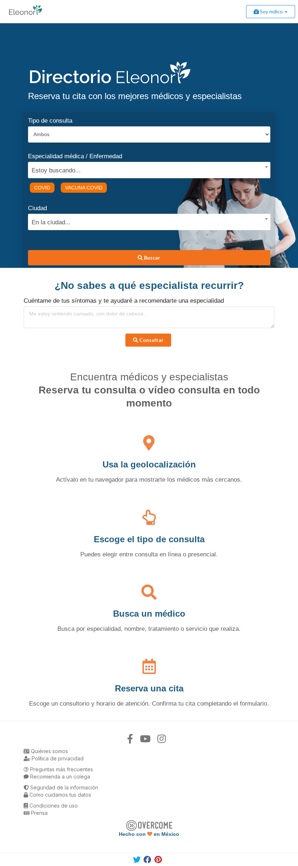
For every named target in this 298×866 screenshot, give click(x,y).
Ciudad (37, 208)
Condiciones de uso (53, 805)
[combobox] (146, 169)
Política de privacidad (57, 758)
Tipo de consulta (50, 120)
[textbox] (146, 170)
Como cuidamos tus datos (59, 795)
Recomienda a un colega (59, 776)
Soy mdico (271, 11)
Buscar (151, 257)
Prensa (38, 813)
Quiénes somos (48, 751)
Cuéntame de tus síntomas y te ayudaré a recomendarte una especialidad (124, 300)
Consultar (151, 340)
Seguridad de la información (63, 787)
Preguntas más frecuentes (61, 769)
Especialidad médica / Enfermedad (75, 156)
